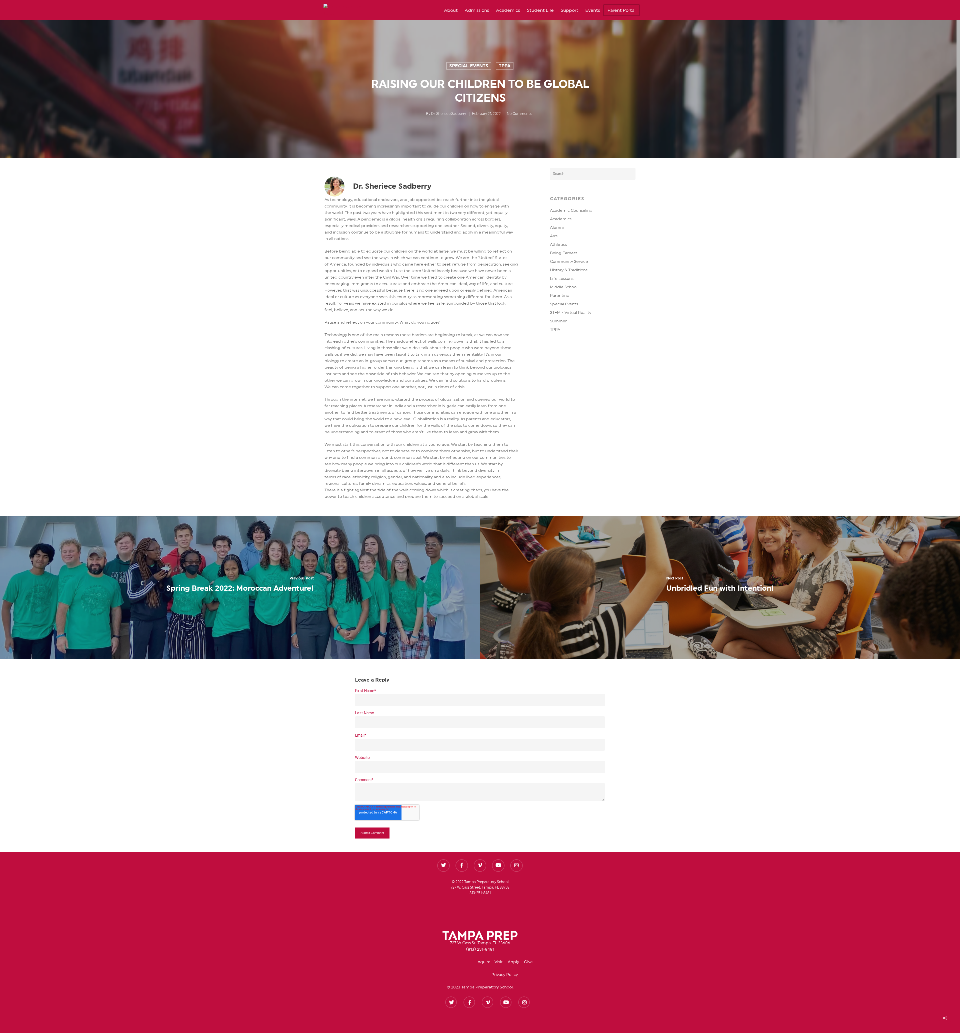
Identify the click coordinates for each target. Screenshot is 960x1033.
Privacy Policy (505, 975)
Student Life (540, 10)
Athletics (558, 245)
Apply (516, 962)
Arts (554, 236)
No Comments (519, 114)
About (451, 10)
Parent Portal (622, 10)
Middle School (564, 287)
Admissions (477, 10)
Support (569, 10)
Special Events (468, 66)
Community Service (569, 262)
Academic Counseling (571, 211)
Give (528, 962)
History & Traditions (569, 270)
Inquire (485, 962)
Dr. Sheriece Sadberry (448, 114)
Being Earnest (563, 253)
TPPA (504, 66)
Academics (508, 10)
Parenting (560, 296)
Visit (501, 962)
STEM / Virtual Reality (570, 313)
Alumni (557, 228)
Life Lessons (562, 279)
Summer (558, 321)
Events (592, 10)
